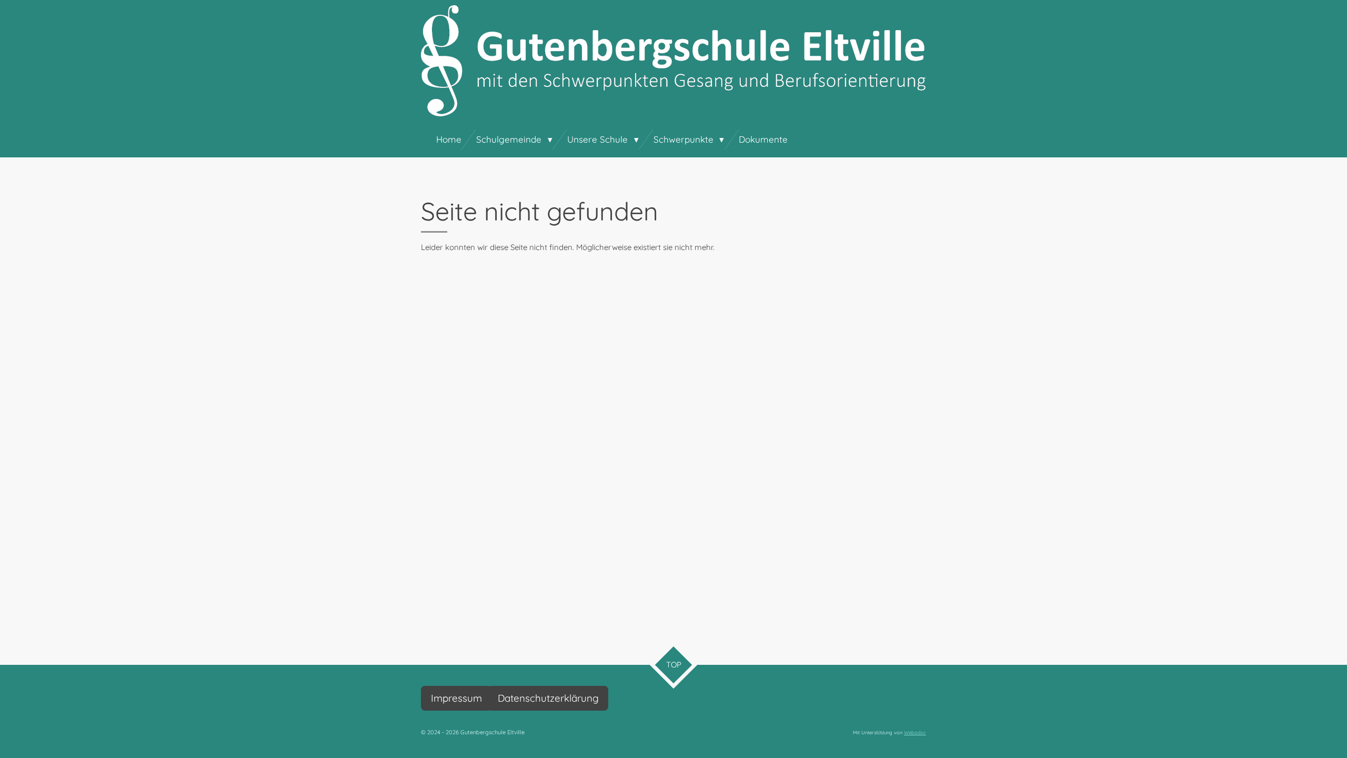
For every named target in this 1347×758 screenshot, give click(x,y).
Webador (915, 732)
